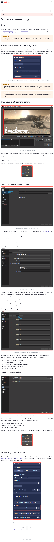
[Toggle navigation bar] (2, 2)
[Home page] (2, 6)
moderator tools (24, 31)
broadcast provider (46, 231)
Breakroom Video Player (9, 33)
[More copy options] (51, 11)
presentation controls (8, 31)
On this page (5, 15)
